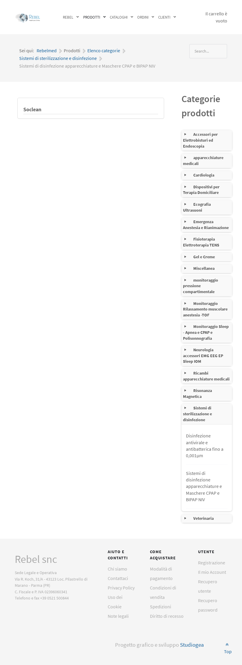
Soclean (32, 109)
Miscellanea (204, 268)
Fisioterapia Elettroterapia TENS (201, 242)
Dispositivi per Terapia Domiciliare (201, 189)
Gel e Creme (204, 256)
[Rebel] (28, 17)
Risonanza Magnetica (197, 393)
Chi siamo (117, 569)
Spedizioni (160, 607)
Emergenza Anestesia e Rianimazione (206, 224)
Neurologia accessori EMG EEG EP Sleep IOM (203, 355)
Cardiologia (203, 175)
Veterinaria (203, 518)
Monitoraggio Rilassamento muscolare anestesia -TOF (205, 309)
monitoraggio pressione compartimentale (200, 285)
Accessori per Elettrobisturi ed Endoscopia (200, 140)
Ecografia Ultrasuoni (197, 207)
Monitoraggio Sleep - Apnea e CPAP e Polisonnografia (206, 332)
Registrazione (211, 563)
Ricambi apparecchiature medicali (206, 376)
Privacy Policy (121, 588)
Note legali (118, 616)
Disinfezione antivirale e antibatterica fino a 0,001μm (204, 445)
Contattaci (118, 578)
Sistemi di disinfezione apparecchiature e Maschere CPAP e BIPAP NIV (204, 486)
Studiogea (192, 644)
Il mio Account (212, 572)
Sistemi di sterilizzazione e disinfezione (197, 413)
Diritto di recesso (167, 616)
